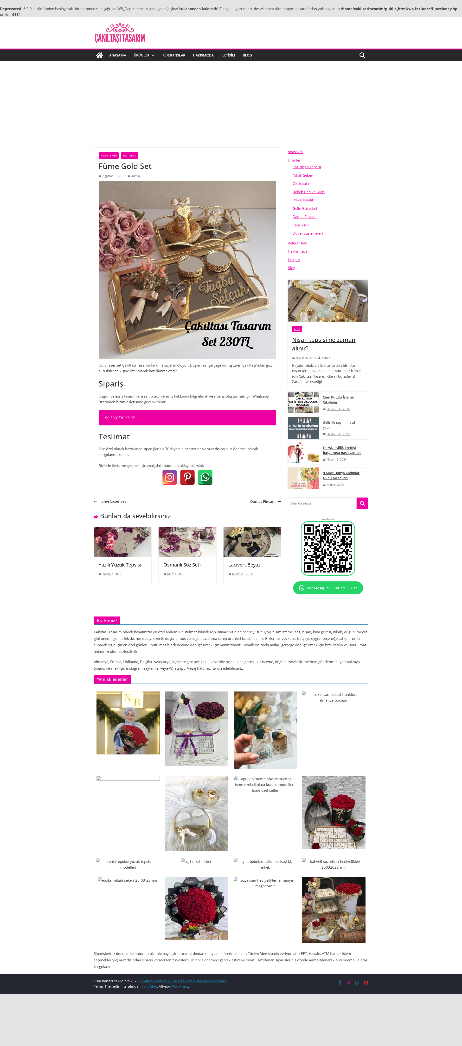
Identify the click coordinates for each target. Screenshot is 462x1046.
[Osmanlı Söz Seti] (187, 529)
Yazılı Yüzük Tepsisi (120, 564)
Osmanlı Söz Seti (182, 564)
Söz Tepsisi (129, 155)
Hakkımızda (203, 55)
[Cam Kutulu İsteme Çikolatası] (303, 403)
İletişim (228, 55)
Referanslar (173, 55)
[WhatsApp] (205, 477)
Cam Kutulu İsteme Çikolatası (338, 400)
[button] (152, 55)
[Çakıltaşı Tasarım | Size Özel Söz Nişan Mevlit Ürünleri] (99, 55)
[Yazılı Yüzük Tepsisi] (122, 529)
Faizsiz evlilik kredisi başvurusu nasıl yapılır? (342, 450)
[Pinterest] (187, 477)
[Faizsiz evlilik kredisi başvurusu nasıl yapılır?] (303, 453)
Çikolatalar (301, 183)
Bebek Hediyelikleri (309, 191)
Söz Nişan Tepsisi (307, 166)
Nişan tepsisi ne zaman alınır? (323, 344)
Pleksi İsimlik (303, 200)
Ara (362, 503)
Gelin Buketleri (305, 208)
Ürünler (141, 55)
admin (135, 176)
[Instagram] (169, 477)
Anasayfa (117, 55)
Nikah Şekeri (303, 175)
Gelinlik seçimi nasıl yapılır (339, 425)
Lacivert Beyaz (244, 564)
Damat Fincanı (263, 501)
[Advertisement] (231, 97)
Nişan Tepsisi (109, 155)
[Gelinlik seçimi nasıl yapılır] (303, 428)
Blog (247, 55)
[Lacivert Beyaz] (252, 529)
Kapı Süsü (301, 225)
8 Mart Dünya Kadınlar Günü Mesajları (341, 475)
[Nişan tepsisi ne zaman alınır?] (328, 301)
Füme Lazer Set (112, 501)
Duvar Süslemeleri (308, 233)
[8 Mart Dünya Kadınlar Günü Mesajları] (303, 478)
